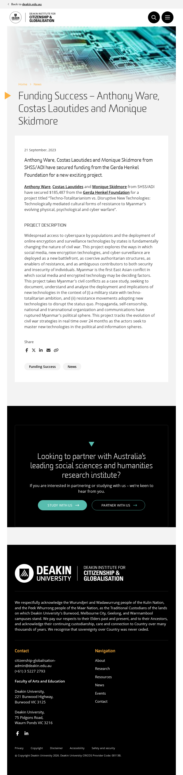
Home (22, 84)
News (37, 84)
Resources (103, 676)
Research (102, 668)
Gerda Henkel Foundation (106, 192)
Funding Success (42, 366)
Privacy (19, 748)
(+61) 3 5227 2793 (30, 671)
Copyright (37, 748)
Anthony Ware (37, 186)
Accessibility (77, 748)
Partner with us (116, 505)
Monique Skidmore (109, 186)
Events (100, 693)
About (100, 660)
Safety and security (103, 748)
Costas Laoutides (67, 186)
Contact (101, 701)
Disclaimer (56, 748)
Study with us (60, 505)
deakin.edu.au (32, 4)
